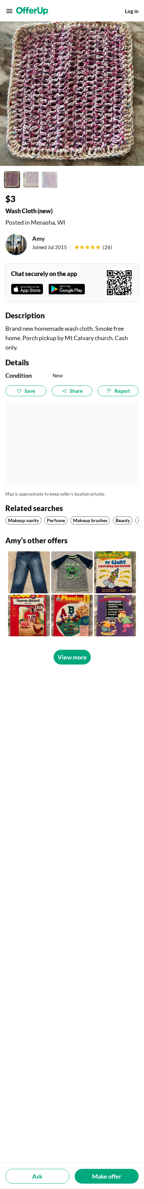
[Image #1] (12, 179)
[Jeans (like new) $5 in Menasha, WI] (29, 572)
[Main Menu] (9, 11)
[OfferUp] (32, 11)
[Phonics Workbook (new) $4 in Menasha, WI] (29, 616)
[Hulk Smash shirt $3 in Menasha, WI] (72, 572)
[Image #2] (31, 179)
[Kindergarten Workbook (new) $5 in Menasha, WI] (115, 616)
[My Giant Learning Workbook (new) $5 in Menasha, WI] (115, 572)
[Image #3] (50, 179)
